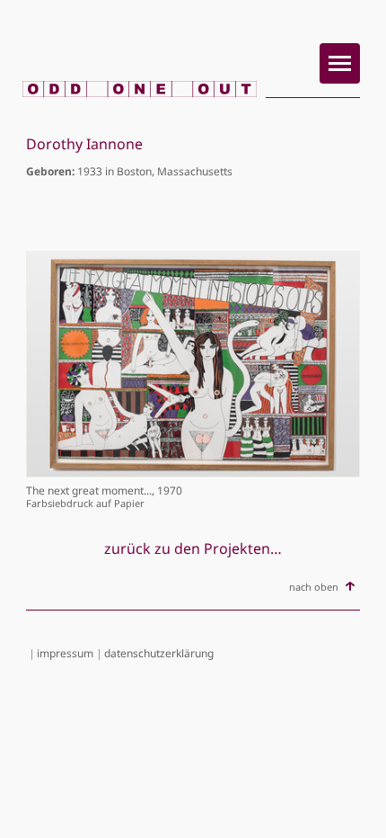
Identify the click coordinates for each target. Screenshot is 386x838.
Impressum (65, 653)
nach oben (313, 587)
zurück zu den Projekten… (193, 548)
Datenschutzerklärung (159, 653)
